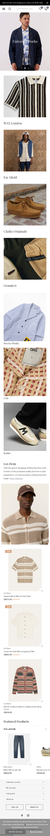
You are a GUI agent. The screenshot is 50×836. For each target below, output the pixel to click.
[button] (3, 8)
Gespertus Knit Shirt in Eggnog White (19, 651)
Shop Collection (16, 478)
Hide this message (15, 832)
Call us (14, 807)
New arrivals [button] (10, 729)
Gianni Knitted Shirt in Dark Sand (17, 596)
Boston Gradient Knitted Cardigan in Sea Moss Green (22, 707)
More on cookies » (36, 832)
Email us (34, 807)
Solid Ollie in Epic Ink (12, 770)
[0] (45, 8)
